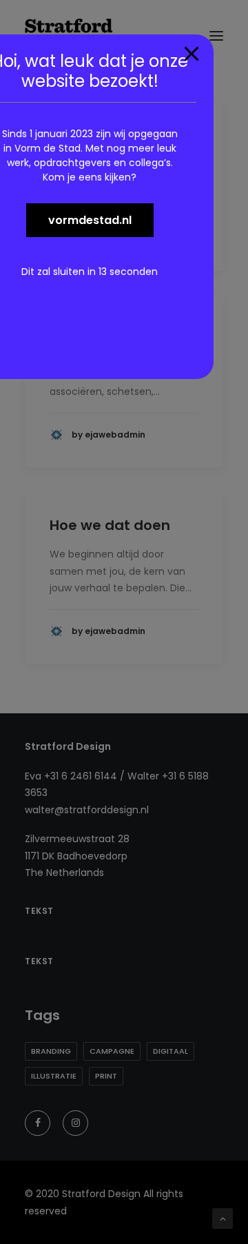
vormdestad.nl (90, 220)
